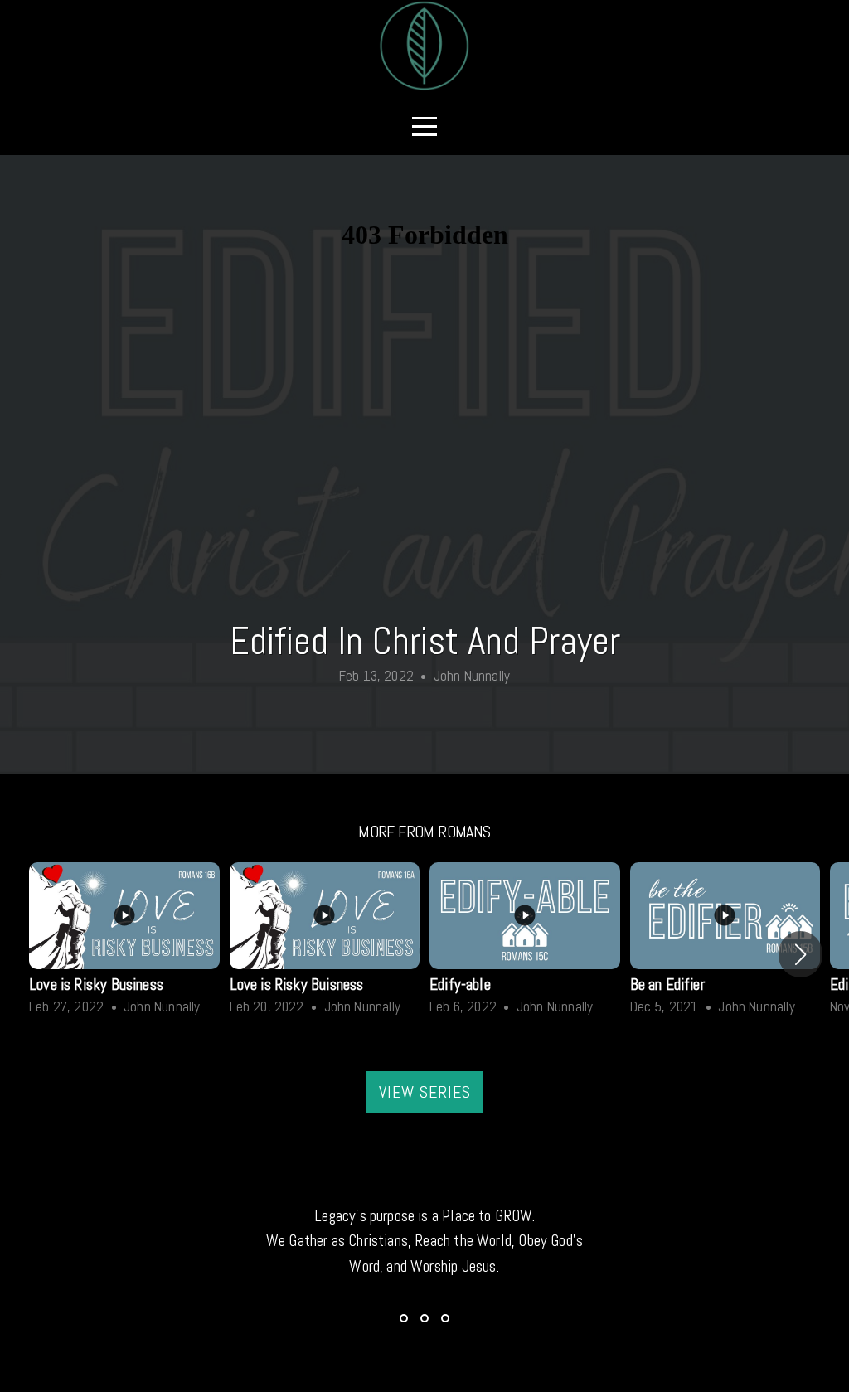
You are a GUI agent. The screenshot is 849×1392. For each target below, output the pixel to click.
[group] (124, 942)
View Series (425, 1092)
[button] (800, 954)
